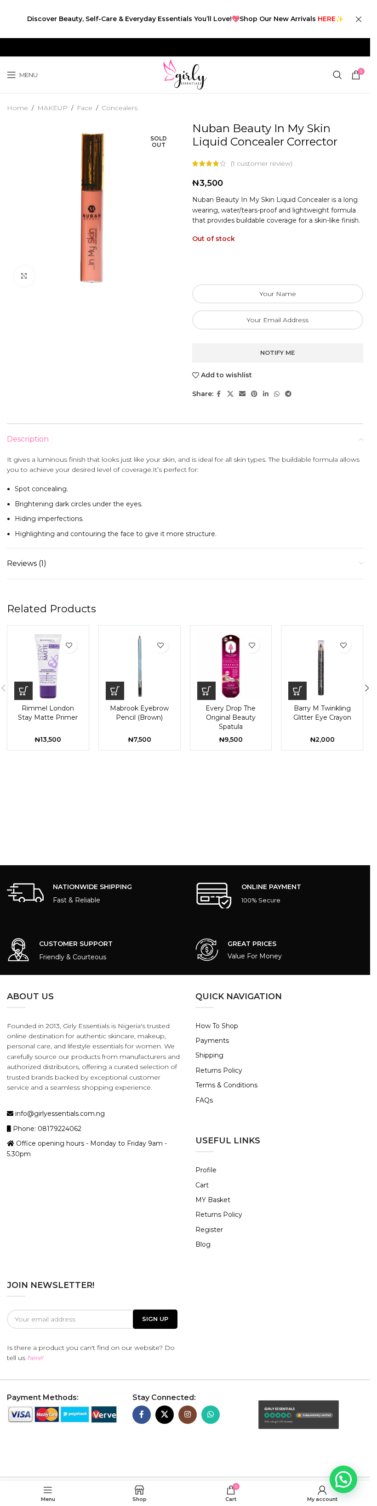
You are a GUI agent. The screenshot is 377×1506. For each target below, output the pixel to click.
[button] (23, 691)
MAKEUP (52, 108)
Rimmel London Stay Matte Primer (48, 713)
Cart (202, 1185)
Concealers (119, 108)
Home (17, 108)
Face (84, 108)
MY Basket (212, 1200)
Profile (206, 1170)
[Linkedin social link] (265, 394)
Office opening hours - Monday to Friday (81, 1143)
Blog (203, 1244)
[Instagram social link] (187, 1414)
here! (35, 1358)
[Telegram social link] (288, 394)
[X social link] (230, 394)
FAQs (204, 1100)
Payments (212, 1040)
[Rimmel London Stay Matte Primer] (48, 666)
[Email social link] (242, 394)
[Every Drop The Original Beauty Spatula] (231, 666)
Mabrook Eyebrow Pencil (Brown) (139, 713)
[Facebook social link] (218, 394)
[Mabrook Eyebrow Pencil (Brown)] (139, 666)
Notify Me (277, 352)
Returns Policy (218, 1070)
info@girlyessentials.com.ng (59, 1113)
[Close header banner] (358, 19)
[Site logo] (185, 74)
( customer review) (261, 163)
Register (209, 1230)
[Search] (337, 75)
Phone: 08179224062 (46, 1129)
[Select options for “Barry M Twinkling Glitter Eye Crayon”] (297, 691)
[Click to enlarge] (24, 276)
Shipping (209, 1055)
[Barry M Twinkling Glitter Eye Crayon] (322, 666)
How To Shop (216, 1026)
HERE (327, 19)
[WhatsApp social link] (276, 394)
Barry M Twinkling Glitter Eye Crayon (322, 713)
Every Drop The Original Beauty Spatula (231, 717)
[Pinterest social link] (254, 394)
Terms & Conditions (226, 1085)
